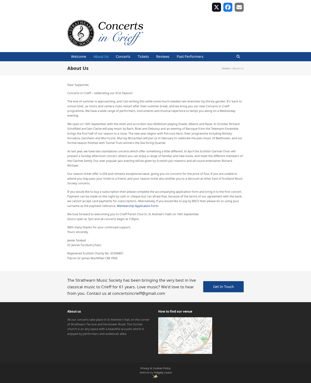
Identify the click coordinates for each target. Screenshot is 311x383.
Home (225, 68)
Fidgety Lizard (163, 372)
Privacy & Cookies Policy (155, 368)
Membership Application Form (137, 206)
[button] (238, 56)
